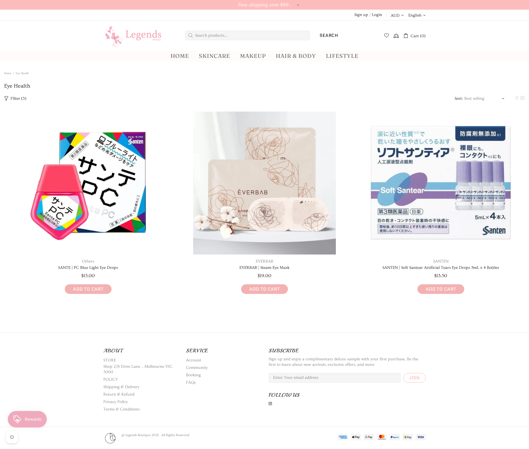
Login (377, 14)
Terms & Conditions (121, 409)
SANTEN (441, 261)
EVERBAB (264, 261)
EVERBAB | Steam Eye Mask (264, 267)
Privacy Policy (115, 401)
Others (88, 261)
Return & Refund (118, 394)
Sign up (361, 14)
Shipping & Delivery (121, 387)
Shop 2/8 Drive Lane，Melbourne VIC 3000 (137, 369)
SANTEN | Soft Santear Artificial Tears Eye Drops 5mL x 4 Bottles (440, 267)
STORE (109, 360)
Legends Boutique (137, 35)
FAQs (191, 382)
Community (197, 367)
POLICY (110, 379)
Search (329, 35)
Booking (193, 375)
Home (7, 73)
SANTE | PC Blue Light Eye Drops (88, 267)
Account (193, 360)
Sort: (459, 98)
